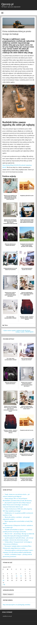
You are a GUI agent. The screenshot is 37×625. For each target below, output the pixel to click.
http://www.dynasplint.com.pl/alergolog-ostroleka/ (16, 604)
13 (16, 576)
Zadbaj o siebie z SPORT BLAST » (25, 332)
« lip (4, 584)
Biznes (6, 325)
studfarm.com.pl (7, 616)
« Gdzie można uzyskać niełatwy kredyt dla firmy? (16, 330)
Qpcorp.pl (7, 4)
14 (21, 576)
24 (3, 580)
